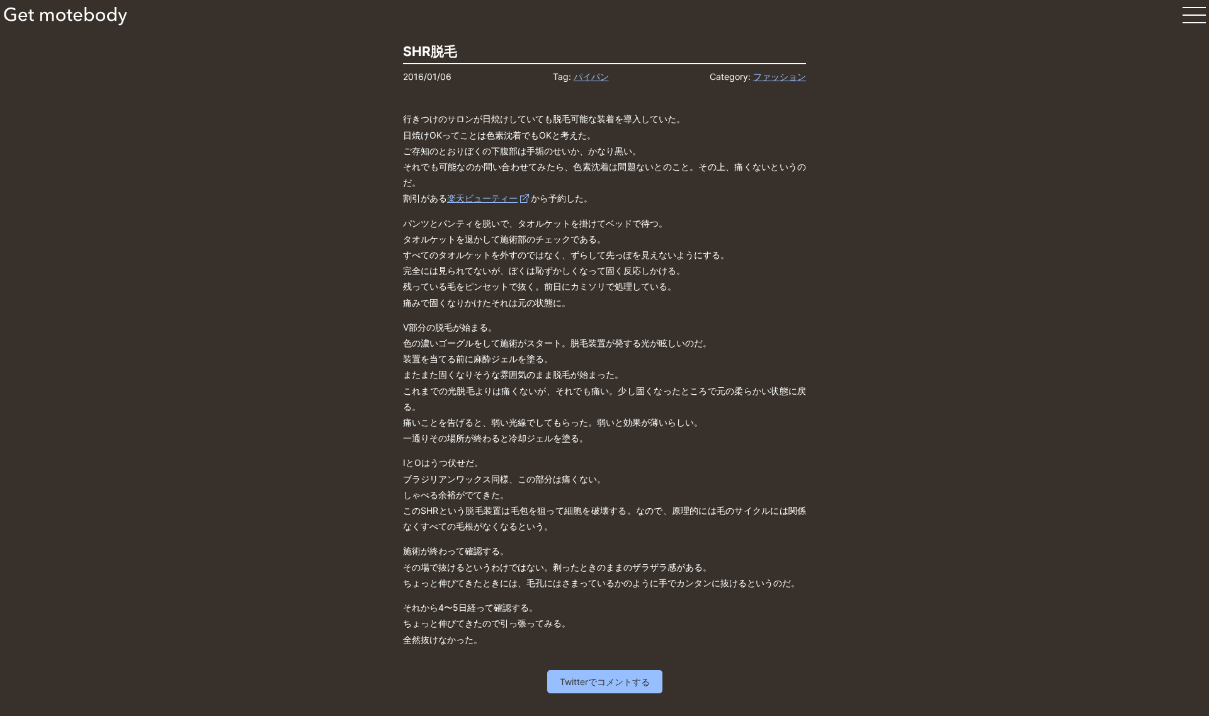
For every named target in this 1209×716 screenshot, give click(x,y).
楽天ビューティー (482, 198)
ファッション (779, 76)
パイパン (591, 76)
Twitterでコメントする (605, 681)
